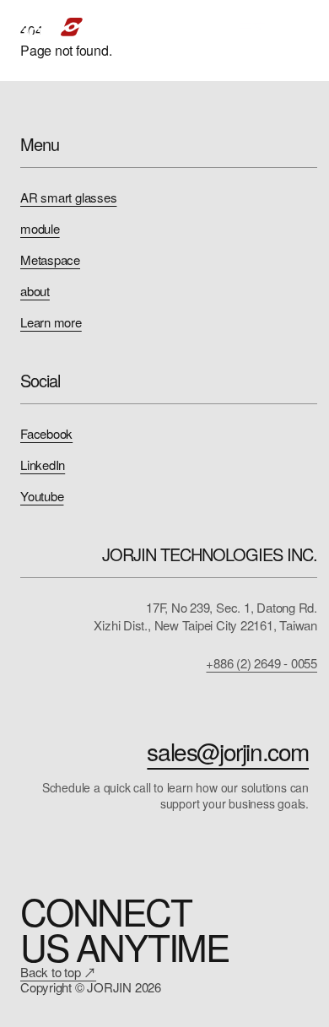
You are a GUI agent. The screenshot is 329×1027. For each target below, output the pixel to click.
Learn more (51, 322)
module (40, 228)
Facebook (46, 433)
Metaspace (50, 259)
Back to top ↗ (58, 971)
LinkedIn (42, 464)
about (35, 291)
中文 (252, 26)
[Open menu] (299, 27)
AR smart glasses (68, 197)
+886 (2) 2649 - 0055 (261, 663)
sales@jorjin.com (228, 751)
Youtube (41, 496)
